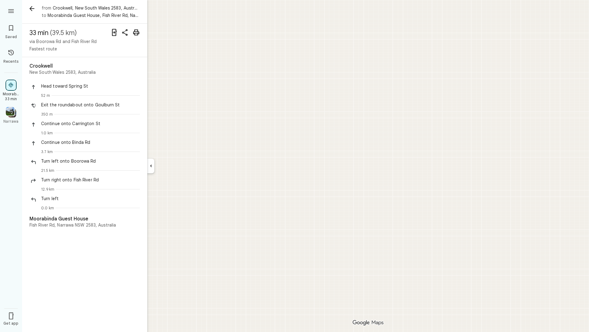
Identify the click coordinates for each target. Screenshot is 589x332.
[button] (90, 86)
